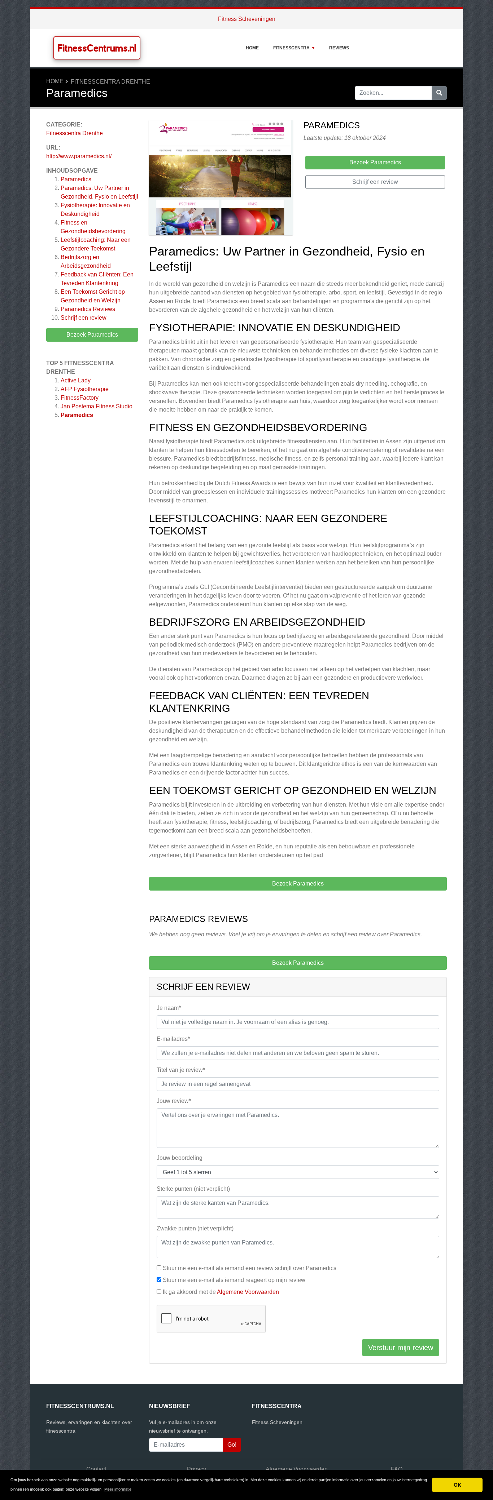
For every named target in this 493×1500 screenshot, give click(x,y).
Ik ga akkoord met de (221, 1292)
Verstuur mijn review (400, 1348)
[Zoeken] (439, 93)
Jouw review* (174, 1101)
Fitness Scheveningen (246, 19)
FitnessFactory (80, 398)
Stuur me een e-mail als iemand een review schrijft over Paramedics (249, 1268)
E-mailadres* (173, 1039)
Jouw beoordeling (179, 1158)
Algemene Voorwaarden (248, 1292)
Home (252, 47)
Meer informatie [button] (117, 1489)
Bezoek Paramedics (92, 335)
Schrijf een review (83, 318)
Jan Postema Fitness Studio (96, 406)
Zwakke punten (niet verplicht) (195, 1228)
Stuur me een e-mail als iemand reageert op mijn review (234, 1280)
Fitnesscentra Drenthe (110, 82)
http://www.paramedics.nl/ (79, 156)
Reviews (339, 47)
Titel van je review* (181, 1070)
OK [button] (457, 1485)
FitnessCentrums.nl (97, 48)
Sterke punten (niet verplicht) (193, 1189)
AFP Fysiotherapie (85, 389)
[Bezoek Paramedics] (221, 179)
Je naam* (169, 1008)
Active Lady (76, 380)
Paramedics (76, 179)
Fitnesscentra (291, 47)
